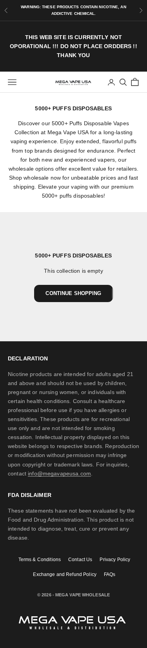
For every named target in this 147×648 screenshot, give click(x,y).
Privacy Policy (115, 559)
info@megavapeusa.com (59, 473)
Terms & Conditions (39, 559)
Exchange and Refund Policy (64, 574)
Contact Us (80, 559)
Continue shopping (73, 293)
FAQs (110, 574)
